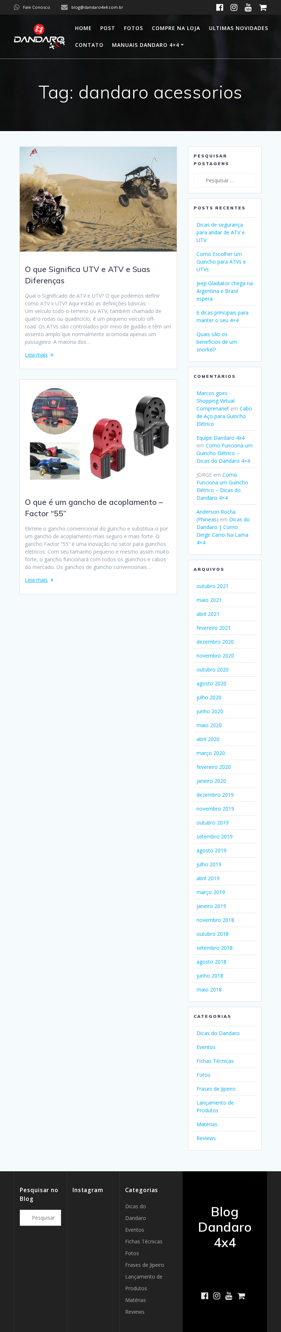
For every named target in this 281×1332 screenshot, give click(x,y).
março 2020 (210, 752)
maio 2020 (209, 725)
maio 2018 (209, 989)
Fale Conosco (36, 7)
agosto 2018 (211, 961)
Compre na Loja (176, 28)
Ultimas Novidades (238, 28)
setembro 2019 (214, 836)
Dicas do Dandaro (218, 1033)
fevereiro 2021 (213, 627)
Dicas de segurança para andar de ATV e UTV (220, 232)
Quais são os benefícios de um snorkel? (216, 342)
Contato (89, 44)
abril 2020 (208, 739)
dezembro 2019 (215, 794)
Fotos (133, 28)
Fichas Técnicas (215, 1060)
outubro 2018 (212, 933)
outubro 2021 (212, 586)
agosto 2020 (211, 683)
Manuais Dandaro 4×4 (145, 44)
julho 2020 (208, 697)
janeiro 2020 (211, 780)
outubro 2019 (212, 822)
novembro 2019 (215, 808)
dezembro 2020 (215, 641)
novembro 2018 (215, 919)
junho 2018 (209, 975)
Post (107, 28)
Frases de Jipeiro (216, 1088)
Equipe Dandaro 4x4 (220, 437)
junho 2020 (209, 711)
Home (83, 28)
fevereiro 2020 (213, 766)
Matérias (206, 1124)
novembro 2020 (215, 655)
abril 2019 (208, 878)
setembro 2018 (214, 947)
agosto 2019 (211, 850)
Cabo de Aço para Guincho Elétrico (224, 416)
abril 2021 (208, 613)
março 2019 (210, 892)
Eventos (206, 1046)
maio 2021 (209, 599)
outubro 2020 (212, 669)
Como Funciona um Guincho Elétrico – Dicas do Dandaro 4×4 (224, 453)
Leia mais (36, 354)
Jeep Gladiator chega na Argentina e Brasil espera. (224, 291)
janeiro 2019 (211, 906)
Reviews (206, 1138)
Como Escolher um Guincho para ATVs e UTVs (221, 261)
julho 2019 (208, 864)
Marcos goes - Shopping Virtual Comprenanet (215, 401)
